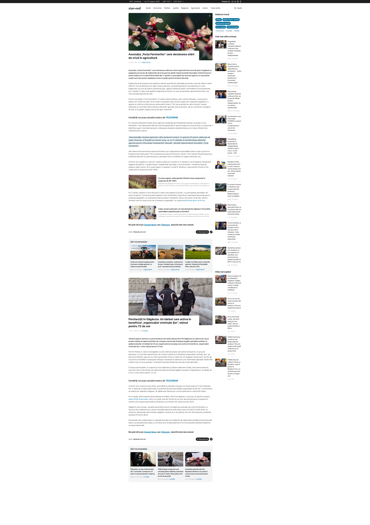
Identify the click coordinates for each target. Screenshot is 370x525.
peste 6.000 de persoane (138, 399)
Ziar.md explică (232, 27)
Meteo (218, 20)
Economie (157, 8)
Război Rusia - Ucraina (231, 20)
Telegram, (165, 225)
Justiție (176, 8)
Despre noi (226, 1)
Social (148, 8)
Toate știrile (215, 8)
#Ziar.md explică (223, 272)
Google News (150, 225)
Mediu (236, 31)
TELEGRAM (171, 117)
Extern (205, 8)
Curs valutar (220, 27)
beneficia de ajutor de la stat (193, 200)
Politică (167, 8)
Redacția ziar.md (139, 232)
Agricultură (195, 8)
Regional (184, 8)
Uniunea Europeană (223, 23)
